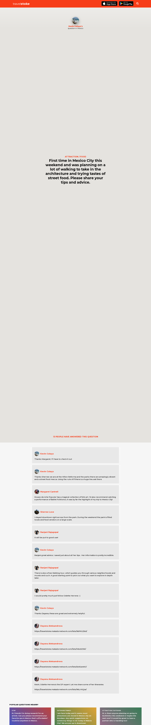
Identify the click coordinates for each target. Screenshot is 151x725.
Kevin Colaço (47, 454)
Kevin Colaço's (76, 26)
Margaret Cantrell (49, 492)
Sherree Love (47, 512)
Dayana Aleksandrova (51, 626)
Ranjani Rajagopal (49, 532)
